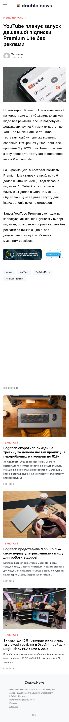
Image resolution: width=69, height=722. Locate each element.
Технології (19, 17)
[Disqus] (34, 332)
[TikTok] (39, 715)
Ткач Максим (17, 54)
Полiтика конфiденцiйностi (22, 700)
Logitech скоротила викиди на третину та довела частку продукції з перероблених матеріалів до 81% (34, 452)
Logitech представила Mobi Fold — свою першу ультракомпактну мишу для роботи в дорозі (33, 553)
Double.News (34, 682)
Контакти (13, 706)
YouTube (24, 272)
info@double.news (17, 696)
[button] (5, 6)
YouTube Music (43, 272)
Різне (6, 17)
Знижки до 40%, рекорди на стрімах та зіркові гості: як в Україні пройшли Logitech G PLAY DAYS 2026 (34, 645)
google (9, 272)
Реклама (13, 703)
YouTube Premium (14, 279)
